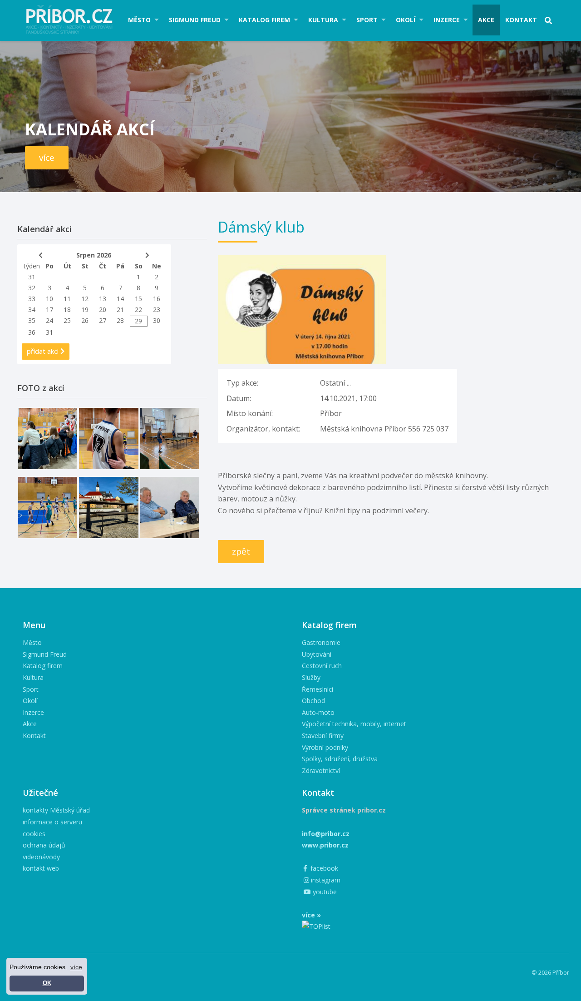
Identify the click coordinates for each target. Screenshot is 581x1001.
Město (139, 19)
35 (31, 320)
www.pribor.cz (325, 845)
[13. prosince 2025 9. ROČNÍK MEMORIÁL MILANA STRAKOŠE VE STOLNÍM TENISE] (169, 438)
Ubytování (316, 654)
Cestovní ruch (322, 665)
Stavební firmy (323, 735)
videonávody (41, 856)
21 (120, 309)
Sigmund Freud (195, 19)
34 (31, 309)
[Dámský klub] (302, 261)
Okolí (405, 19)
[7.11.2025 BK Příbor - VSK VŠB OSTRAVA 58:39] (47, 507)
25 (67, 320)
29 (138, 321)
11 (67, 298)
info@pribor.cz (326, 833)
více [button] (76, 967)
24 (49, 320)
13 (102, 298)
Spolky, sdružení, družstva (340, 758)
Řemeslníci (317, 689)
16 (156, 298)
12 (85, 298)
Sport (367, 19)
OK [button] (47, 983)
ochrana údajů (44, 845)
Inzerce (446, 19)
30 (156, 320)
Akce (486, 19)
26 (85, 320)
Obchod (313, 700)
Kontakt (521, 19)
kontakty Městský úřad (56, 810)
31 (31, 277)
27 (102, 320)
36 (31, 332)
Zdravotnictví (321, 770)
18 (67, 309)
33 (31, 298)
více (46, 158)
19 (85, 309)
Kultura (323, 19)
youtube (324, 891)
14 (120, 298)
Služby (311, 677)
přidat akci (43, 351)
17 (49, 309)
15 (138, 298)
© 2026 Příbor (550, 972)
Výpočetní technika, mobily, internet (354, 723)
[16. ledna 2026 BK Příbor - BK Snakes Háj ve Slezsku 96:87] (108, 438)
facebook (323, 868)
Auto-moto (318, 712)
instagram (324, 880)
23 (156, 309)
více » (311, 915)
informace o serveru (52, 822)
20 (102, 309)
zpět (241, 551)
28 (120, 320)
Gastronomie (321, 642)
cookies (34, 833)
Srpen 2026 (93, 255)
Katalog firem (264, 19)
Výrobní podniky (325, 747)
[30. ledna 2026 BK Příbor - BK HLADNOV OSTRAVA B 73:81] (47, 438)
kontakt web (41, 868)
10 (49, 298)
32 (31, 287)
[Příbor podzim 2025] (108, 507)
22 (138, 309)
